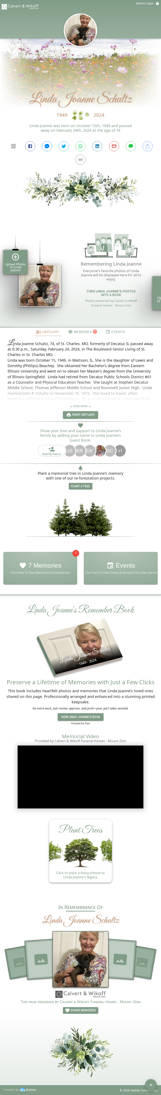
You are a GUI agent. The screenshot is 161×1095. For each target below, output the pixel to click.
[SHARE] (148, 146)
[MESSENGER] (47, 146)
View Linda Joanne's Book (80, 717)
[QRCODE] (13, 146)
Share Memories (83, 1010)
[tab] (47, 332)
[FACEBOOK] (30, 146)
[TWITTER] (64, 146)
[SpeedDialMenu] (151, 1085)
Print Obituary (83, 414)
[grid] (80, 274)
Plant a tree (80, 486)
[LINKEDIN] (97, 146)
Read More (80, 406)
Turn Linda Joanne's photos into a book (111, 293)
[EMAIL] (114, 146)
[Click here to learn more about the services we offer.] (80, 995)
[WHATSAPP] (80, 146)
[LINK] (80, 160)
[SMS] (131, 146)
